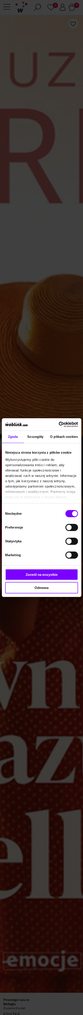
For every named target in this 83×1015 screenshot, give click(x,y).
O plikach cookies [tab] (64, 437)
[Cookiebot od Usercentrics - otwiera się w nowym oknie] (59, 424)
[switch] (71, 527)
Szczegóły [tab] (35, 437)
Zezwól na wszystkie (42, 574)
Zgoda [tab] (13, 437)
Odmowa (41, 588)
